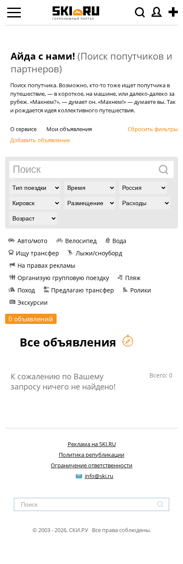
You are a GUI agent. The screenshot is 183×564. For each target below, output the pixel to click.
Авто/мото (32, 241)
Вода (119, 241)
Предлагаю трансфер (82, 290)
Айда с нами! (43, 55)
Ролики (140, 290)
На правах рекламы (46, 265)
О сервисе (23, 129)
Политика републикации (91, 454)
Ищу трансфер (37, 253)
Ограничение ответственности (91, 465)
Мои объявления (69, 129)
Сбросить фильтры (153, 129)
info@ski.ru (99, 476)
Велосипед (81, 241)
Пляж (132, 278)
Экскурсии (32, 302)
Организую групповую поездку (63, 278)
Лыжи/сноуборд (99, 253)
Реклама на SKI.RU (92, 444)
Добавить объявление (40, 140)
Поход (26, 290)
